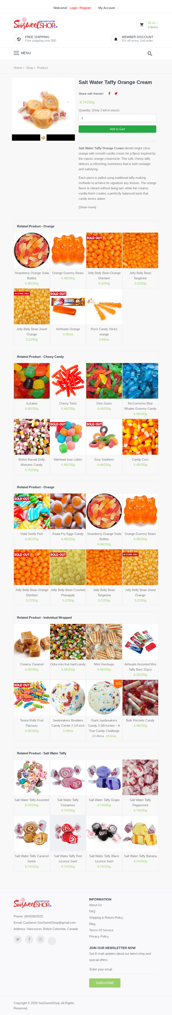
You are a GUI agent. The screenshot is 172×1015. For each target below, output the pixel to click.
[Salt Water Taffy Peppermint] (140, 777)
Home (18, 68)
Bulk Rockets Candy (140, 720)
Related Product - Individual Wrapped (44, 617)
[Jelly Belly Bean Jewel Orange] (32, 306)
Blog (92, 924)
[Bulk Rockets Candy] (140, 698)
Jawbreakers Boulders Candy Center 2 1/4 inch (68, 723)
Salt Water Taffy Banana (140, 856)
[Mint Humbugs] (104, 642)
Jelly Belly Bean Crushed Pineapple (68, 592)
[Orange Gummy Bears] (68, 250)
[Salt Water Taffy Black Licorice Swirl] (104, 833)
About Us (95, 905)
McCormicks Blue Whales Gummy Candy (140, 406)
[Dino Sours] (104, 381)
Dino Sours (104, 403)
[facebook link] (29, 939)
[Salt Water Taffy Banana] (140, 833)
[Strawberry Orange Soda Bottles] (32, 250)
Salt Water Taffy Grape (104, 800)
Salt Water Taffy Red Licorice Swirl (68, 858)
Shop (29, 68)
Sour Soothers (104, 459)
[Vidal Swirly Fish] (32, 511)
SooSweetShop (49, 1003)
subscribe (105, 983)
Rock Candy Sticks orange (104, 331)
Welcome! (60, 8)
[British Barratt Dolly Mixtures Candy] (32, 437)
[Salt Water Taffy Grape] (104, 777)
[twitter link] (18, 939)
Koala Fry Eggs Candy (67, 534)
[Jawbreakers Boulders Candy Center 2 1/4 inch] (68, 698)
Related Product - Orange (35, 226)
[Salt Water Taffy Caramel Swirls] (32, 833)
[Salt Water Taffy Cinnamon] (68, 777)
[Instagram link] (40, 939)
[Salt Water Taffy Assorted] (32, 777)
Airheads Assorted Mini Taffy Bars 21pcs (140, 666)
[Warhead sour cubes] (68, 437)
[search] (150, 54)
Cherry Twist (68, 403)
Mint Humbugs (104, 664)
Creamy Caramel (32, 664)
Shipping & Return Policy (106, 917)
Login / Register (80, 8)
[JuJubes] (32, 381)
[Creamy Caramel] (32, 642)
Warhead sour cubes (68, 459)
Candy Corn (140, 459)
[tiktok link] (52, 941)
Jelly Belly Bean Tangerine (140, 275)
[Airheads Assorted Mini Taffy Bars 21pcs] (140, 642)
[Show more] (87, 207)
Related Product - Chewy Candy (40, 356)
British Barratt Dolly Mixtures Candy (31, 462)
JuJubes (32, 403)
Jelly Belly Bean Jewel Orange (31, 331)
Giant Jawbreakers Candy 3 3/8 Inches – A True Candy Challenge (104, 726)
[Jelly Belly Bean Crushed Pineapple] (68, 567)
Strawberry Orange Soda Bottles (32, 275)
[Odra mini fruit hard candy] (68, 642)
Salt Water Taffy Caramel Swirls (32, 858)
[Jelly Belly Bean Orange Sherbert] (104, 250)
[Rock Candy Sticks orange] (104, 306)
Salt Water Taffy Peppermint (140, 802)
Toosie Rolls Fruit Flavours (31, 723)
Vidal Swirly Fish (31, 534)
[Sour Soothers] (104, 437)
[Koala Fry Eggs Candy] (68, 511)
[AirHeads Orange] (68, 306)
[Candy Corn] (140, 437)
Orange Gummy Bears (68, 273)
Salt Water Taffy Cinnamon (68, 802)
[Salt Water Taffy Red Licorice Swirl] (68, 833)
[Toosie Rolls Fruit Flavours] (32, 698)
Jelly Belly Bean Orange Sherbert (104, 275)
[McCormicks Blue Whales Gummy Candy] (140, 381)
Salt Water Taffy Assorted (31, 800)
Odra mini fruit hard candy (68, 664)
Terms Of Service (101, 930)
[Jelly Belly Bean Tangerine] (140, 250)
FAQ (92, 911)
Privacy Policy (99, 936)
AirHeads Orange (68, 329)
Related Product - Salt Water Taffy (41, 753)
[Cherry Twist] (68, 381)
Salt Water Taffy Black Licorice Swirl (104, 858)
